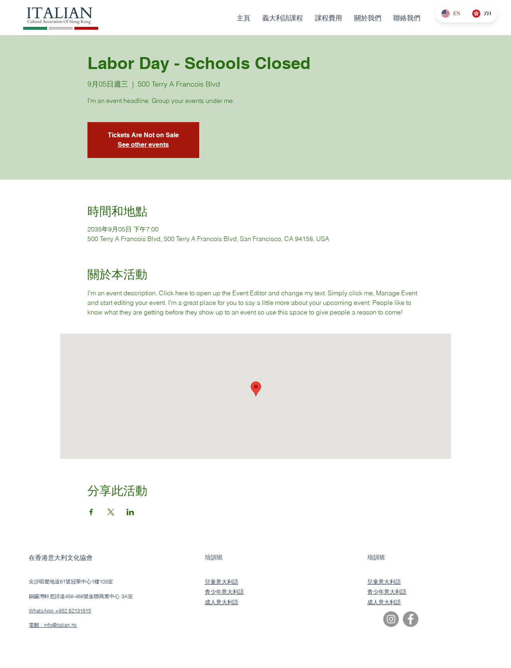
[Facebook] (410, 619)
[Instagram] (391, 619)
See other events (143, 144)
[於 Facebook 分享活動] (91, 512)
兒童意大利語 (221, 581)
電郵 (34, 625)
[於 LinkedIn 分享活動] (130, 512)
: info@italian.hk (58, 625)
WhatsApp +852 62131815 (60, 610)
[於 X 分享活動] (111, 512)
